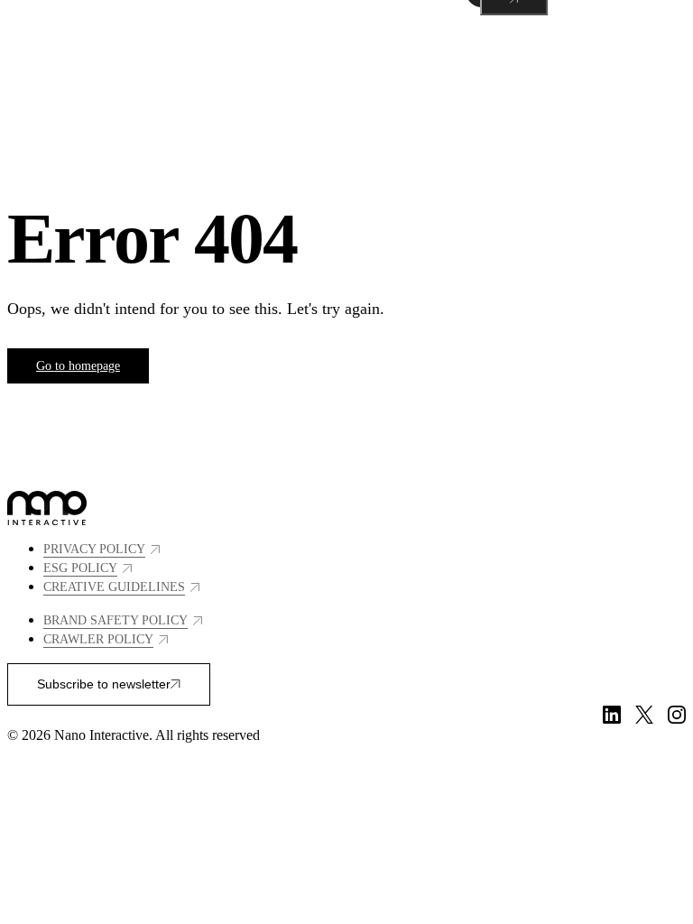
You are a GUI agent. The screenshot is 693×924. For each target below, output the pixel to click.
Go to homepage (78, 366)
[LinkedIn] (612, 715)
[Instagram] (677, 715)
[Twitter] (644, 715)
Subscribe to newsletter (104, 684)
